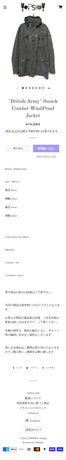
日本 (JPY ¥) (31, 429)
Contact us (33, 413)
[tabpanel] (33, 47)
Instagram (34, 420)
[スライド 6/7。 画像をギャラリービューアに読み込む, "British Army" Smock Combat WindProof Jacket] (39, 88)
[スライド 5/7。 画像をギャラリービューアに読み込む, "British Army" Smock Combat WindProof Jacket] (36, 88)
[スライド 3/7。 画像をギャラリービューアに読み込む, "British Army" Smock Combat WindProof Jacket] (29, 88)
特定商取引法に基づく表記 (33, 403)
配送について (33, 398)
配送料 (16, 131)
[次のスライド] (48, 88)
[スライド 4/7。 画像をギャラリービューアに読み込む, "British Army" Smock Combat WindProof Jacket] (33, 88)
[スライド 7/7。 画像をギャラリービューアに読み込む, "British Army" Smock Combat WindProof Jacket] (43, 88)
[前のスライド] (17, 88)
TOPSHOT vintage (37, 438)
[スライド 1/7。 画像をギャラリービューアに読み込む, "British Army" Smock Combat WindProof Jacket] (23, 88)
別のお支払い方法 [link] (46, 156)
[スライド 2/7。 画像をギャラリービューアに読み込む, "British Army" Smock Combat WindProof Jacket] (26, 88)
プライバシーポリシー (33, 408)
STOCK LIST (33, 393)
